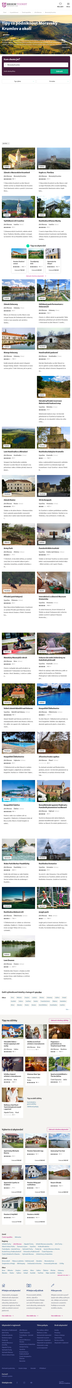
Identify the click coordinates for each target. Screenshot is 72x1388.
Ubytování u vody (42, 1345)
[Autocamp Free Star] (59, 1140)
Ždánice (55, 1001)
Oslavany (49, 997)
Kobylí (64, 997)
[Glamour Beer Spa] (36, 1064)
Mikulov (19, 997)
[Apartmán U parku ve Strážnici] (12, 1172)
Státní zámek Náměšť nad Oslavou (18, 708)
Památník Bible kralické (49, 548)
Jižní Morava (38, 12)
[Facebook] (17, 1382)
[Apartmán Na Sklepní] (53, 253)
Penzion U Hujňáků (11, 1214)
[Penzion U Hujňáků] (12, 1204)
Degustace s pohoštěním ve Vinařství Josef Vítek (58, 1044)
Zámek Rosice (9, 500)
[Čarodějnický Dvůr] (36, 253)
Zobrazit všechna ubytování (35, 276)
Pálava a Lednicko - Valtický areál (23, 1261)
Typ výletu (17, 81)
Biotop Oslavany (11, 353)
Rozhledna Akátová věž (14, 912)
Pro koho (52, 81)
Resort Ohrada (56, 1183)
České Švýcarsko (47, 1251)
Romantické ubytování (44, 1335)
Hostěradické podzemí (48, 353)
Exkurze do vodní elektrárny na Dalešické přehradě (52, 659)
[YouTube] (31, 1382)
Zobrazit (59, 71)
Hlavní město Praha (8, 1246)
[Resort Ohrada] (59, 1172)
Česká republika (26, 12)
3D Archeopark (45, 500)
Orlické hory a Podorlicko (44, 1254)
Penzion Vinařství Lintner (18, 262)
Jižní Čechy (58, 1244)
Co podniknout (14, 12)
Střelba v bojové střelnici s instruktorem (12, 1075)
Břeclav (42, 997)
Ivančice (62, 1005)
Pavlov (27, 1005)
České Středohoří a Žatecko (11, 1254)
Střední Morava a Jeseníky (44, 1244)
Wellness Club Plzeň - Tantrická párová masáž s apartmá (12, 1107)
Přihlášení (42, 1368)
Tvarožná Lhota (45, 1001)
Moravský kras (49, 1261)
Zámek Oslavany (11, 304)
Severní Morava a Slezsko (52, 1249)
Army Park (8, 548)
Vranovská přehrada (50, 1263)
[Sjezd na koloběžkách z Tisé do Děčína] (59, 1064)
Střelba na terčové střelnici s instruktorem (35, 1043)
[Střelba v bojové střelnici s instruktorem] (12, 1064)
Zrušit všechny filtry (9, 71)
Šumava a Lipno (22, 1246)
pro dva (38, 992)
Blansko (19, 1005)
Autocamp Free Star (58, 1151)
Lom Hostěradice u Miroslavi (16, 452)
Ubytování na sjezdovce (44, 1343)
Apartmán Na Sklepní (51, 262)
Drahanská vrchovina (34, 1263)
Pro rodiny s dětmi (43, 1330)
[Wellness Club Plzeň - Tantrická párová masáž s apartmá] (12, 1095)
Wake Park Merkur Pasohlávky (16, 864)
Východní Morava (28, 1254)
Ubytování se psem (43, 1338)
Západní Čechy (28, 1244)
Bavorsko (22, 1361)
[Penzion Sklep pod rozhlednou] (36, 1172)
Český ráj (38, 1249)
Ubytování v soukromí (61, 1343)
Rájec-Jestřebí (50, 1273)
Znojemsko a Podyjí (8, 1263)
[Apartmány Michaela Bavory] (12, 1140)
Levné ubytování (42, 1348)
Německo (18, 1237)
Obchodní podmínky (8, 1368)
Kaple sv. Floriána (46, 172)
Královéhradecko (43, 1246)
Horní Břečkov (43, 1005)
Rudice (36, 1001)
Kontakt (33, 1368)
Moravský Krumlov (50, 12)
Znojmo (27, 997)
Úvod (4, 12)
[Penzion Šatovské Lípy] (36, 1140)
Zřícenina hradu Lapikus (49, 757)
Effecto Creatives (64, 1382)
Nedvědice (63, 1001)
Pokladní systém (7, 1376)
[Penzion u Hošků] (36, 1204)
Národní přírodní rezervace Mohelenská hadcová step (50, 402)
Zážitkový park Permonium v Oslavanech (51, 305)
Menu (68, 6)
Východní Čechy (27, 1249)
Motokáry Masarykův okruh (15, 658)
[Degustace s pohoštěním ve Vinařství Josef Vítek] (59, 1031)
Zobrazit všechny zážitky (59, 1020)
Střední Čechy (6, 1244)
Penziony (57, 1333)
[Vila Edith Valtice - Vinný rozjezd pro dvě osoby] (12, 1031)
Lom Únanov (9, 960)
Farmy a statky (59, 1340)
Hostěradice (53, 1005)
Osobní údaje (23, 1368)
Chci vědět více (7, 1316)
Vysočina (33, 1246)
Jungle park (44, 912)
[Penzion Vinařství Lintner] (19, 253)
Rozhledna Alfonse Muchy (50, 221)
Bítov (12, 1005)
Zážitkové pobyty (32, 1106)
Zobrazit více (66, 47)
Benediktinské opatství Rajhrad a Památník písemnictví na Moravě (53, 806)
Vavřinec (28, 1001)
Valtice (21, 1001)
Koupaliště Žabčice (12, 805)
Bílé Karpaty (21, 1263)
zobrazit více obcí (62, 1275)
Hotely (56, 1330)
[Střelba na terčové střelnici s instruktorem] (36, 1031)
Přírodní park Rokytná (13, 597)
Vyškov (57, 997)
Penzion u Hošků (33, 1214)
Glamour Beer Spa (33, 1074)
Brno (12, 997)
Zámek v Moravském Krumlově (17, 172)
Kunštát (13, 1001)
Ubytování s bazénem (44, 1340)
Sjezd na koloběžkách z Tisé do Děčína (59, 1075)
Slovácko (39, 1261)
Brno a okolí (6, 1261)
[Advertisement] (16, 113)
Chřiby (61, 1263)
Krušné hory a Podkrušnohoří (11, 1251)
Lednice (34, 997)
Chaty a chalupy (59, 1335)
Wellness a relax (42, 1333)
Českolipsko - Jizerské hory (11, 1249)
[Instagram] (24, 1382)
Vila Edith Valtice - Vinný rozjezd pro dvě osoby (11, 1044)
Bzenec (34, 1005)
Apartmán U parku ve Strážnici (11, 1184)
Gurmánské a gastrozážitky (31, 1103)
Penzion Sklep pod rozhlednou (33, 1184)
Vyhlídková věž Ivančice (14, 221)
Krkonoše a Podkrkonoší (31, 1251)
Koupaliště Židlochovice (49, 708)
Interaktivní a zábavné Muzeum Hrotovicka (52, 598)
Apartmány (58, 1338)
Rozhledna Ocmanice (48, 864)
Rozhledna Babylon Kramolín (51, 452)
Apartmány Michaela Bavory (11, 1152)
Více (67, 1009)
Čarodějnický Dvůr (34, 262)
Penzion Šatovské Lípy (35, 1151)
